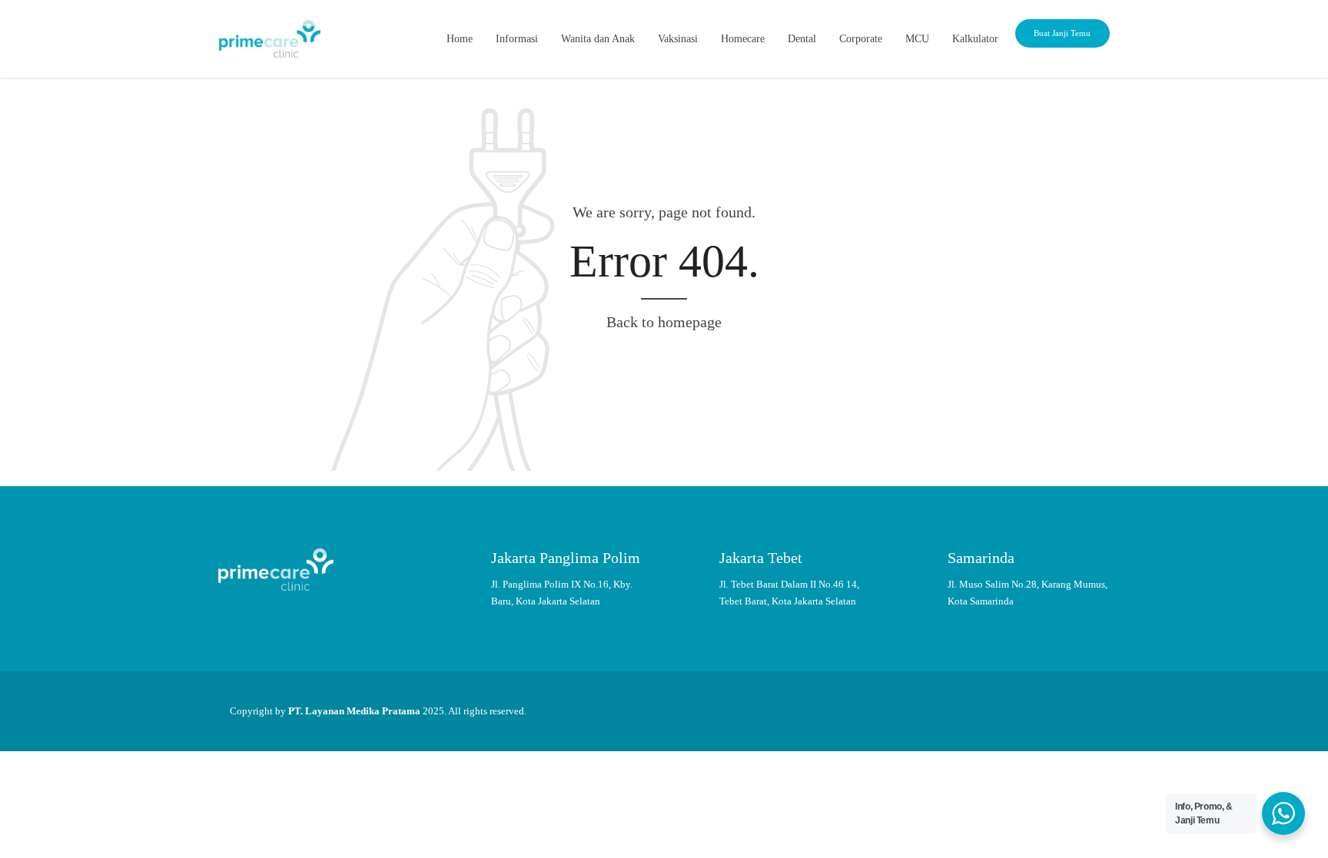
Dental (802, 39)
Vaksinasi (678, 39)
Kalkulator (975, 39)
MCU (917, 39)
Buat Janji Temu (1062, 33)
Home (460, 39)
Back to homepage (664, 321)
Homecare (743, 39)
